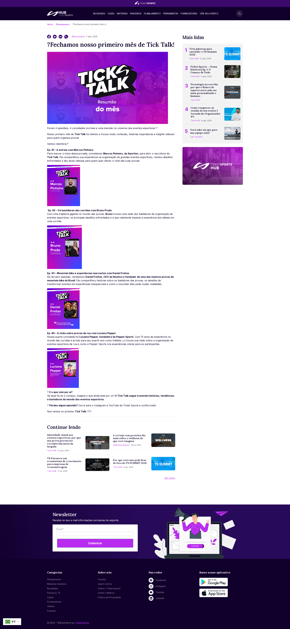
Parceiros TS (53, 593)
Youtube (160, 592)
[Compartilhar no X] (55, 36)
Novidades (99, 13)
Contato (102, 579)
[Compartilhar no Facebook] (49, 36)
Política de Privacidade (109, 597)
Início (50, 24)
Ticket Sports (82, 622)
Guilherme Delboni (121, 445)
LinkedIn (160, 598)
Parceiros (136, 13)
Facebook (161, 580)
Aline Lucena (78, 36)
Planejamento (152, 13)
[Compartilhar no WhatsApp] (66, 36)
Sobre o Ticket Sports (109, 588)
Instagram (161, 586)
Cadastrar (95, 543)
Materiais (122, 13)
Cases (111, 13)
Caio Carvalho (196, 137)
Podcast (51, 611)
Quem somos (105, 584)
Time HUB (51, 450)
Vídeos (50, 606)
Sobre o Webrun (106, 593)
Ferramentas (170, 13)
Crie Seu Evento (209, 13)
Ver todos (169, 478)
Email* (59, 529)
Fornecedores (189, 13)
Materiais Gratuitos (56, 584)
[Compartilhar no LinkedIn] (61, 36)
